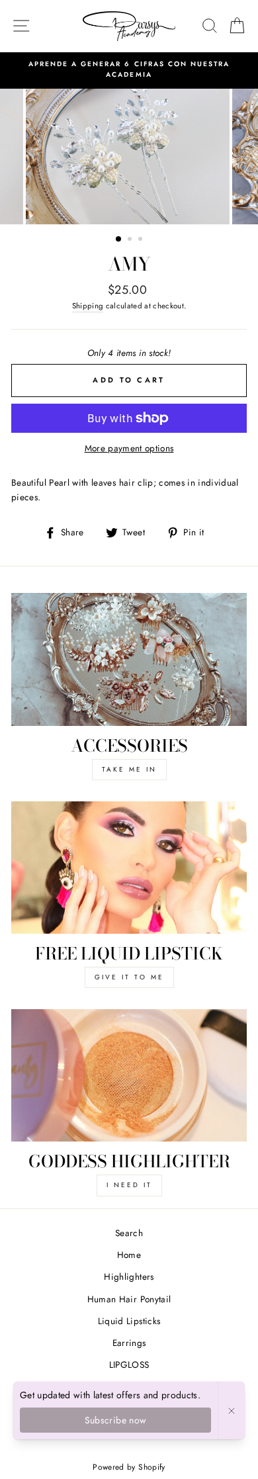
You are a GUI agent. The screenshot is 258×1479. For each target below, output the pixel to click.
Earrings (129, 1342)
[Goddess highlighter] (129, 1075)
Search (129, 1232)
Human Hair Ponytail (129, 1299)
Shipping (88, 305)
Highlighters (128, 1276)
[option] (129, 70)
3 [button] (141, 240)
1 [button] (119, 239)
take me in (129, 769)
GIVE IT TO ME (129, 977)
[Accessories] (129, 659)
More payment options (129, 448)
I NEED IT (129, 1185)
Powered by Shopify (129, 1467)
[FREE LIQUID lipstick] (129, 867)
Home (129, 1254)
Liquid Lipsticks (129, 1320)
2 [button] (131, 240)
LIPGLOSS (129, 1364)
